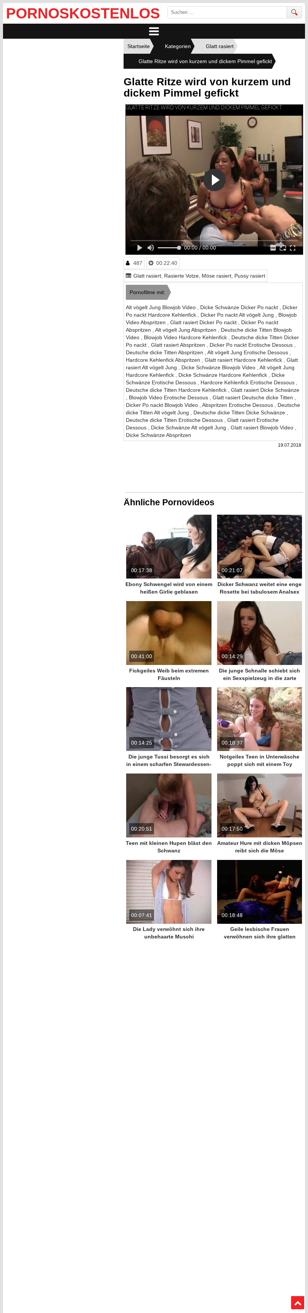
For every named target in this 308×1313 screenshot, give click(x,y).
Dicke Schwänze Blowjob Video (219, 367)
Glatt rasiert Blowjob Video (263, 428)
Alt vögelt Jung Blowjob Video (161, 307)
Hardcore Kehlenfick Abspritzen (164, 360)
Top (298, 1303)
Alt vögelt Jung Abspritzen (186, 330)
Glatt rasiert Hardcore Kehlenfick (244, 360)
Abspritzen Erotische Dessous (238, 405)
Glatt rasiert (147, 276)
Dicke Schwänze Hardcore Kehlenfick (223, 375)
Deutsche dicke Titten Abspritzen (165, 352)
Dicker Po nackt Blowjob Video (162, 405)
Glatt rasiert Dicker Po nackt (204, 322)
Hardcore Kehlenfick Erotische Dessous (248, 382)
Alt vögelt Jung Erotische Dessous (248, 352)
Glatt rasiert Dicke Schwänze (265, 390)
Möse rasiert (216, 276)
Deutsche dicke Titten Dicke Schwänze (240, 412)
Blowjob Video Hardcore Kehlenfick (186, 337)
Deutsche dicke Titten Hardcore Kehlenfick (177, 390)
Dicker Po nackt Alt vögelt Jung (238, 315)
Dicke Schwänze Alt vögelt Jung (189, 428)
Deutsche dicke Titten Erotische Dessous (175, 420)
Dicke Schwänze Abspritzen (158, 435)
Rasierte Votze (181, 276)
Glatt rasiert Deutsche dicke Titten (253, 397)
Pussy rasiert (249, 276)
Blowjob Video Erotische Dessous (169, 397)
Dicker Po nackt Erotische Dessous (252, 345)
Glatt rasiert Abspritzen (179, 345)
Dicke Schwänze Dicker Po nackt (239, 307)
